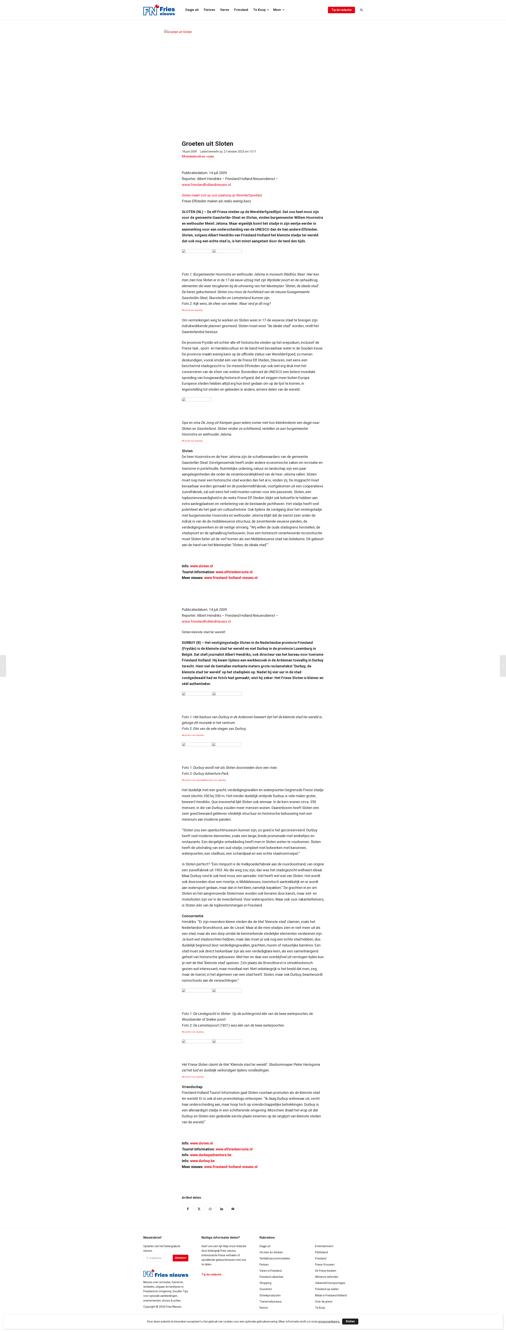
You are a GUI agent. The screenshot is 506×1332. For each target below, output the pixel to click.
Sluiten (350, 1321)
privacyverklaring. (329, 1321)
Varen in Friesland (271, 1270)
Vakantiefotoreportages (330, 1283)
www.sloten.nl (201, 566)
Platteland (321, 1252)
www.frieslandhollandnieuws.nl (206, 185)
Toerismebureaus (271, 1301)
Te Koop (320, 1307)
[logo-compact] (159, 10)
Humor (264, 1307)
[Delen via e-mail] (232, 1208)
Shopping (265, 1283)
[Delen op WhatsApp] (210, 1208)
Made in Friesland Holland (331, 1295)
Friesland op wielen (327, 1289)
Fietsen (264, 1264)
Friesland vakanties (271, 1276)
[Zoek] (360, 10)
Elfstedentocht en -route (198, 156)
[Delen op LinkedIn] (221, 1208)
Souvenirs (266, 1289)
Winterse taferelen (326, 1276)
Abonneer (180, 1257)
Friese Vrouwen (324, 1264)
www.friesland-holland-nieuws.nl (231, 578)
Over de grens (323, 1301)
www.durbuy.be (202, 1161)
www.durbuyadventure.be (210, 1155)
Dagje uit (265, 1246)
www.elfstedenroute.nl (234, 572)
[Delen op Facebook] (187, 1208)
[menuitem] (192, 10)
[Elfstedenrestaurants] (3, 666)
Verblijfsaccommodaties (275, 1258)
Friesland (320, 1258)
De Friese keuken (325, 1270)
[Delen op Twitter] (199, 1208)
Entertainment (324, 1246)
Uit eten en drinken (271, 1252)
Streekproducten (270, 1295)
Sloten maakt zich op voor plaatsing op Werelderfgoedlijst (222, 195)
